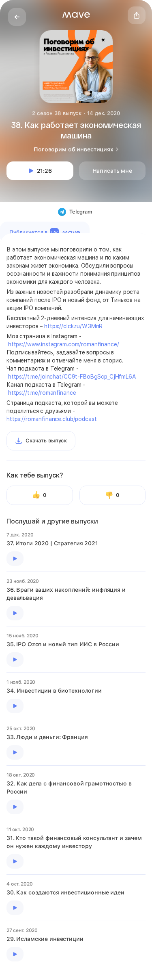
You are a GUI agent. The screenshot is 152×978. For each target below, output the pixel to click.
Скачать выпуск (46, 441)
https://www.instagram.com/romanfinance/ (63, 344)
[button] (76, 15)
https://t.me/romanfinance (42, 393)
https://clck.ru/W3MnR (73, 326)
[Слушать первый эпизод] (15, 558)
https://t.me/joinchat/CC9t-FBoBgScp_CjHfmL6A (72, 376)
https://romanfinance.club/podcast (51, 419)
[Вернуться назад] (17, 17)
